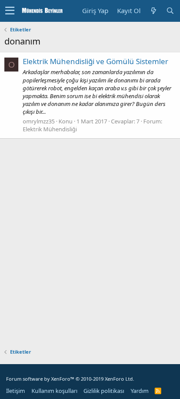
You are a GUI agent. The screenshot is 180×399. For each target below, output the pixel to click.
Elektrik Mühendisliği (50, 129)
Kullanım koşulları (54, 391)
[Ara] (170, 11)
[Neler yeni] (153, 11)
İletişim (15, 391)
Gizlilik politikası (103, 391)
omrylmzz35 (39, 121)
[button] (10, 11)
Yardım (140, 391)
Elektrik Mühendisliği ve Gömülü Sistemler (95, 61)
